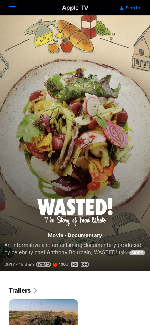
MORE (137, 252)
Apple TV (75, 7)
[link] (23, 290)
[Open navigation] (16, 7)
